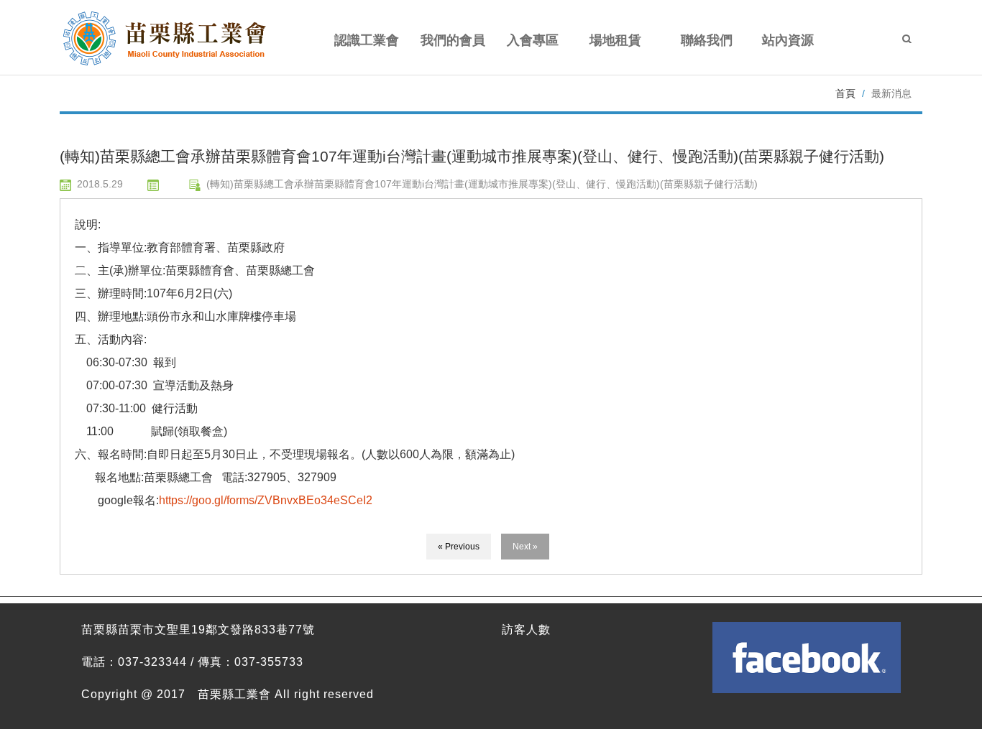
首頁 (845, 93)
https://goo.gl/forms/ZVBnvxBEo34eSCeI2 (265, 500)
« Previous (458, 547)
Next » (525, 547)
